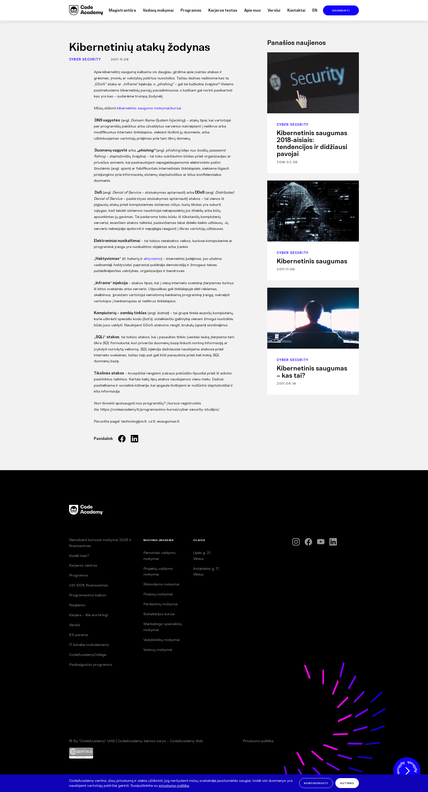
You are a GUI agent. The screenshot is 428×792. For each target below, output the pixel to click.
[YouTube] (320, 542)
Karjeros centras (83, 565)
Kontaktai (296, 10)
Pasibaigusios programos (90, 664)
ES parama (78, 634)
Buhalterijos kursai (159, 613)
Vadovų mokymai (158, 10)
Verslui (274, 10)
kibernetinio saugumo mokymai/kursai (149, 108)
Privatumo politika (258, 740)
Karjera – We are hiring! (88, 614)
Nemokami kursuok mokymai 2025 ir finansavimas (100, 542)
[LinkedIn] (333, 542)
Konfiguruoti (316, 783)
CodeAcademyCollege (87, 654)
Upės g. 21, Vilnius (202, 555)
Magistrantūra (122, 10)
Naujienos (77, 605)
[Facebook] (308, 542)
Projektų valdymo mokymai (158, 571)
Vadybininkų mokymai (161, 639)
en (314, 10)
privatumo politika (174, 785)
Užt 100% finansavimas (88, 585)
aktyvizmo (152, 258)
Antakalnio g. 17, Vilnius (206, 571)
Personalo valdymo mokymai (159, 555)
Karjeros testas (222, 10)
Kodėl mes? (79, 555)
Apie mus (252, 10)
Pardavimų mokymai (160, 604)
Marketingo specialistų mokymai (162, 626)
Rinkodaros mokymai (161, 584)
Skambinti (341, 10)
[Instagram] (296, 542)
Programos (191, 10)
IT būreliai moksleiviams (89, 644)
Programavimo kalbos (87, 595)
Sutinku (347, 783)
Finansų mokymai (158, 594)
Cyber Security (85, 59)
